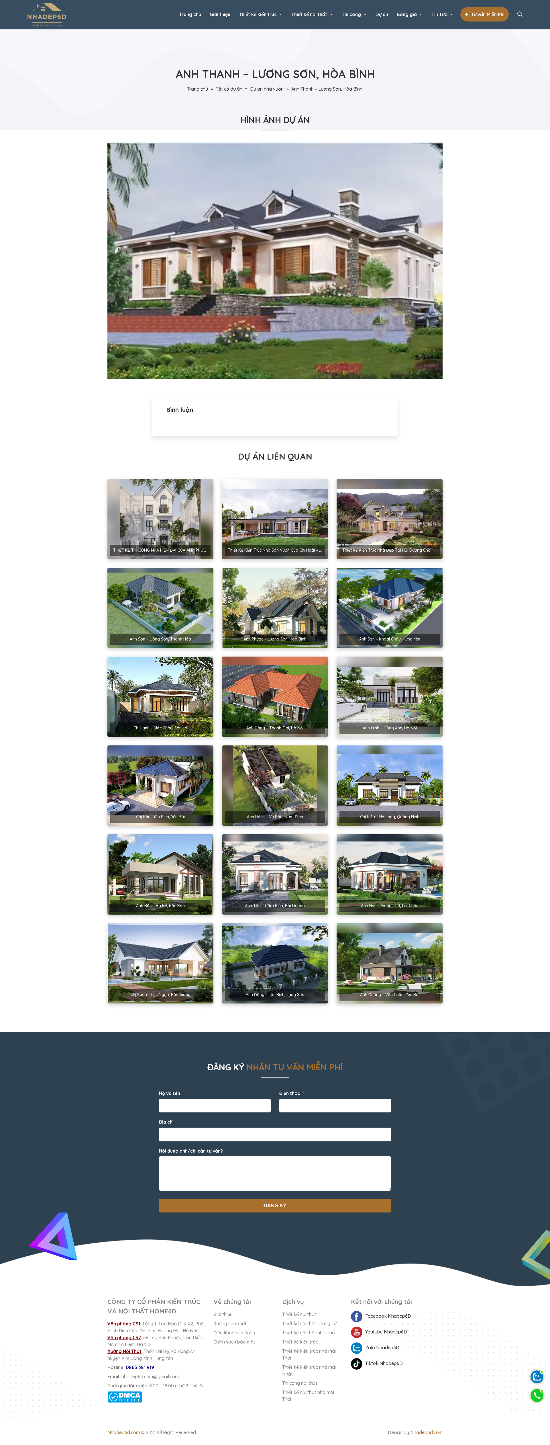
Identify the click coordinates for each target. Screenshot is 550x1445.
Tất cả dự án (229, 89)
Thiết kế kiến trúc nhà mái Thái (309, 1354)
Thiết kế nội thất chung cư (309, 1323)
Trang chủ (190, 14)
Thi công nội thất (299, 1383)
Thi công (351, 14)
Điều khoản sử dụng (234, 1332)
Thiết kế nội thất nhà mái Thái (308, 1395)
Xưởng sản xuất (230, 1323)
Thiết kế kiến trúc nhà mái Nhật (309, 1370)
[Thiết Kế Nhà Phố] (47, 14)
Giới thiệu (220, 14)
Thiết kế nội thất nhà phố (308, 1332)
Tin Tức (439, 14)
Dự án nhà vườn (267, 89)
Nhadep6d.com (123, 1432)
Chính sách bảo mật (234, 1342)
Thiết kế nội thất (309, 14)
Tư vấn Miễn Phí (487, 14)
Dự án (382, 14)
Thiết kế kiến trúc (258, 14)
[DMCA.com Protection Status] (156, 1397)
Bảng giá (407, 14)
